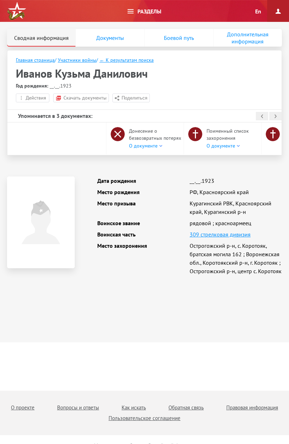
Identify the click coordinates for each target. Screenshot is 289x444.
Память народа (16, 11)
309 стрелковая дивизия (220, 234)
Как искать (134, 407)
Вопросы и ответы (78, 407)
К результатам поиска (126, 60)
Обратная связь (186, 407)
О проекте (23, 407)
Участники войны (77, 60)
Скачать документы (84, 98)
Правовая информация (252, 407)
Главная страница (35, 60)
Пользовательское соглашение (144, 418)
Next (275, 116)
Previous (262, 116)
